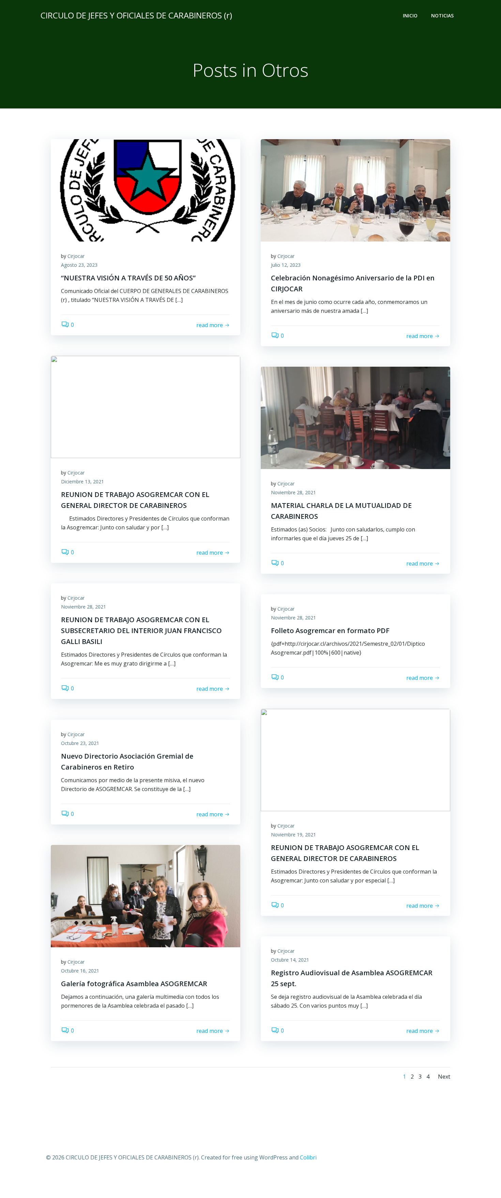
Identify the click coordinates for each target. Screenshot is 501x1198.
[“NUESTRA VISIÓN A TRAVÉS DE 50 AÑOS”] (145, 189)
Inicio (410, 15)
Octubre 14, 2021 (290, 959)
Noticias (442, 15)
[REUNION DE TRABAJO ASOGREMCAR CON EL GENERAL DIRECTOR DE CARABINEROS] (145, 406)
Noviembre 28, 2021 (293, 492)
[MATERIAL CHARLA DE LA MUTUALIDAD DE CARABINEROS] (355, 417)
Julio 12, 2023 (286, 265)
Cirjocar (76, 256)
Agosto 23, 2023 (79, 265)
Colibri (308, 1157)
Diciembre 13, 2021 (82, 481)
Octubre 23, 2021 (80, 743)
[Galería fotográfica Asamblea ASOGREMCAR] (145, 895)
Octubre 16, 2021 (80, 970)
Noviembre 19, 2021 (293, 834)
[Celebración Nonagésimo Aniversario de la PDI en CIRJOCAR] (355, 189)
